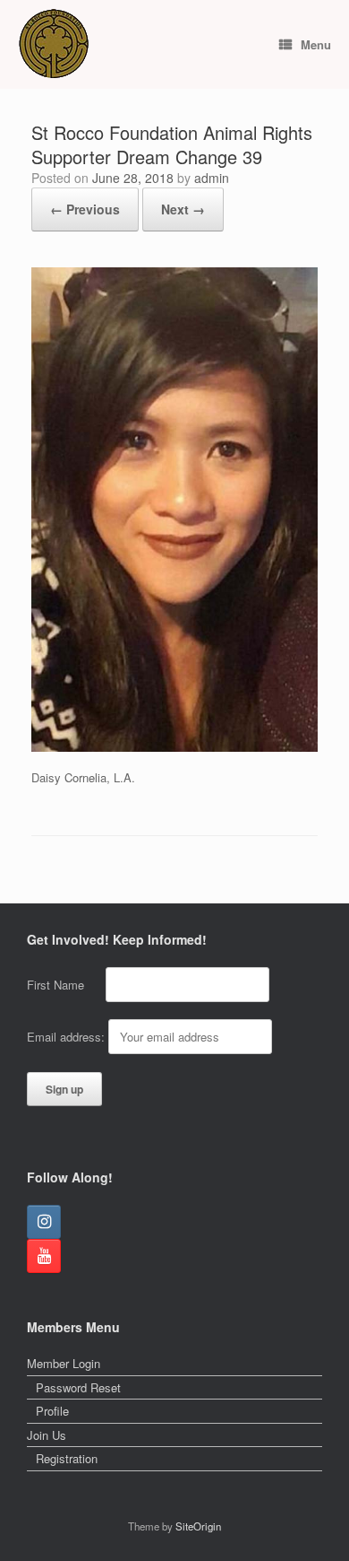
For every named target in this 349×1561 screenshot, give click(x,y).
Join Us (46, 1434)
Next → (183, 209)
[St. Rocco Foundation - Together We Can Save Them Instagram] (44, 1222)
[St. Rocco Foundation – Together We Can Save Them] (53, 44)
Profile (52, 1410)
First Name (64, 984)
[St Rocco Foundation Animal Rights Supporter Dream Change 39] (174, 746)
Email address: (67, 1036)
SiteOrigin (198, 1526)
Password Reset (78, 1387)
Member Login (63, 1363)
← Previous (85, 209)
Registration (67, 1458)
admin (211, 178)
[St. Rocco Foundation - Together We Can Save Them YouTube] (44, 1256)
